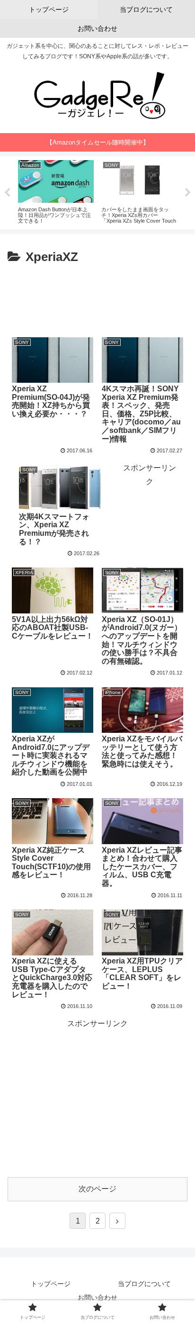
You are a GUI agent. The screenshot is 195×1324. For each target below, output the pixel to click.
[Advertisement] (97, 296)
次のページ (97, 1189)
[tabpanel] (58, 191)
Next (188, 193)
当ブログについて (144, 1284)
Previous (7, 193)
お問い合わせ (97, 1297)
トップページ (51, 1284)
